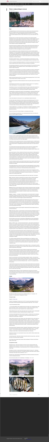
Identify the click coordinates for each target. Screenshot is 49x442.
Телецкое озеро (15, 299)
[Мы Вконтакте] (25, 438)
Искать (41, 1)
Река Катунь (11, 135)
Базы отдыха (40, 4)
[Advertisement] (23, 428)
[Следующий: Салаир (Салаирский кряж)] (39, 394)
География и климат (12, 10)
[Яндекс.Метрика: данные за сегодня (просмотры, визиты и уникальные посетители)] (29, 439)
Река (10, 394)
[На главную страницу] (16, 1)
